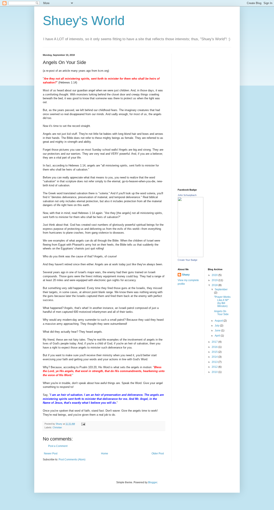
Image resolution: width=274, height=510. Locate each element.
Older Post (158, 453)
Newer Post (50, 453)
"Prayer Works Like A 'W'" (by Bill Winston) (222, 301)
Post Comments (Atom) (72, 459)
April (218, 335)
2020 (215, 275)
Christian (57, 427)
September (221, 289)
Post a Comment (57, 446)
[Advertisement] (204, 118)
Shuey (186, 274)
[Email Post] (83, 424)
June (218, 330)
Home (104, 453)
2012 (215, 366)
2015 (215, 351)
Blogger (152, 482)
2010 (215, 372)
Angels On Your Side (221, 313)
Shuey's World (84, 20)
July (217, 325)
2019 (215, 280)
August (219, 320)
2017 (215, 341)
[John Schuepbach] (190, 256)
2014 (215, 356)
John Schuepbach (187, 195)
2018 (215, 285)
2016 (215, 346)
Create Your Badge (187, 260)
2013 (215, 361)
